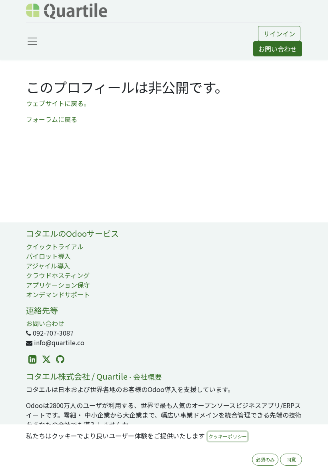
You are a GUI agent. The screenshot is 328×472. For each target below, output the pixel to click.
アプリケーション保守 (58, 285)
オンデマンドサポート (58, 294)
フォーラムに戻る (51, 119)
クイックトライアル (55, 246)
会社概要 (147, 377)
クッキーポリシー (227, 436)
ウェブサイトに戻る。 (58, 103)
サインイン (279, 33)
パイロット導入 (48, 256)
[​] (32, 359)
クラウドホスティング (58, 275)
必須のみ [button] (265, 459)
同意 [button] (291, 459)
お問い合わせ (277, 49)
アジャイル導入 (48, 265)
